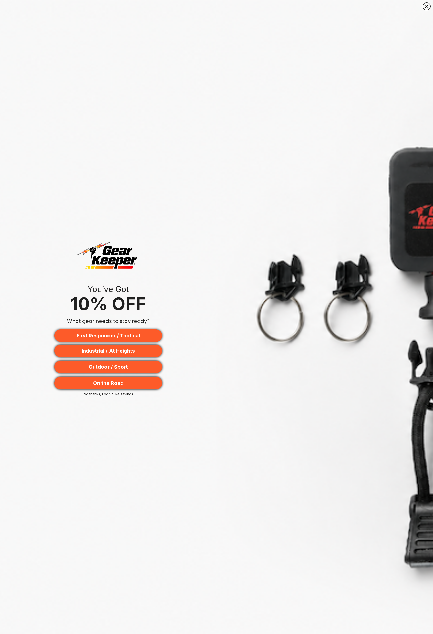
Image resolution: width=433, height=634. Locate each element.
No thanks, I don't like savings (108, 394)
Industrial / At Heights (108, 351)
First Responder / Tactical (108, 336)
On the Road (108, 383)
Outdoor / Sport (108, 367)
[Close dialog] (426, 6)
